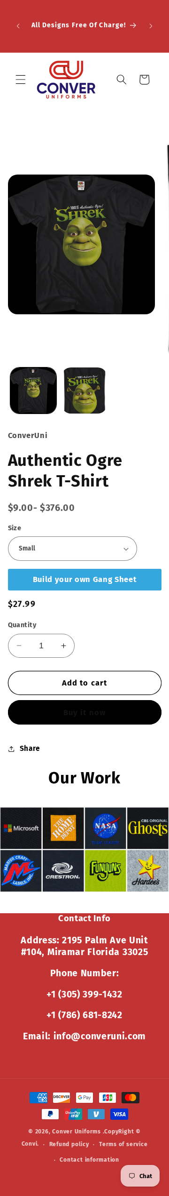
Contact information (89, 1159)
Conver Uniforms (76, 1131)
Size (15, 528)
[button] (20, 79)
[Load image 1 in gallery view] (33, 390)
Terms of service (123, 1144)
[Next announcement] (151, 26)
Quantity (22, 625)
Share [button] (30, 748)
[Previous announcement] (18, 26)
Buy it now (84, 712)
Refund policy (69, 1144)
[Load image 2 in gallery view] (84, 390)
